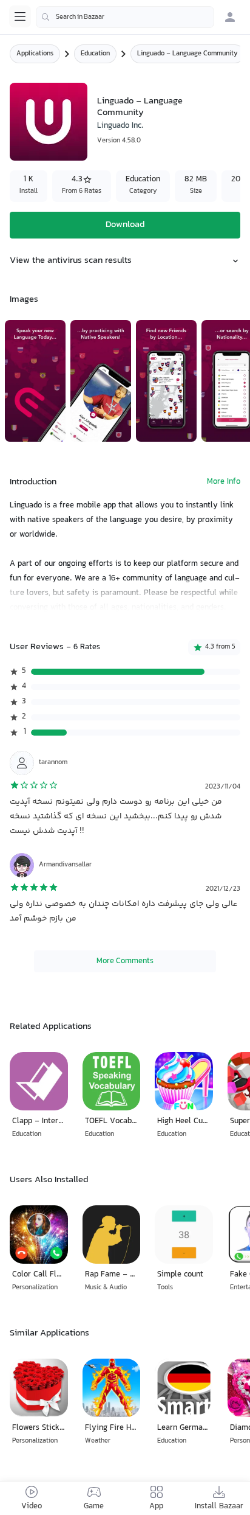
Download (125, 224)
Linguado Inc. (120, 126)
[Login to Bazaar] (230, 17)
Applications (34, 54)
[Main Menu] (20, 16)
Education (95, 54)
